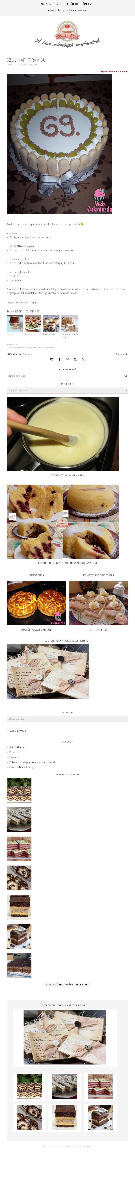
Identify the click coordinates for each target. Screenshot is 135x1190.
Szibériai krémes (17, 747)
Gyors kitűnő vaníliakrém (67, 475)
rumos (34, 348)
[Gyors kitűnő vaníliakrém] (63, 470)
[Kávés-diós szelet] (19, 977)
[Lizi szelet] (19, 860)
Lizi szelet (14, 757)
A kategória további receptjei (67, 984)
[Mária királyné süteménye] (19, 918)
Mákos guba (36, 575)
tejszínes (41, 348)
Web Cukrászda (67, 32)
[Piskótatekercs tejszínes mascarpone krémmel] (19, 889)
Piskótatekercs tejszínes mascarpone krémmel (32, 762)
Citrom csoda (99, 629)
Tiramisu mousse (50, 334)
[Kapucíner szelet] (19, 947)
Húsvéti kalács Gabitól (36, 629)
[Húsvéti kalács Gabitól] (36, 624)
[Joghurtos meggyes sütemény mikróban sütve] (63, 557)
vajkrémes (50, 348)
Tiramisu (10, 334)
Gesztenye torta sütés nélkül (69, 335)
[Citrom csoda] (98, 624)
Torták (18, 345)
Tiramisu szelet (31, 334)
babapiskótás (19, 348)
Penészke (14, 752)
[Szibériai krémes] (19, 801)
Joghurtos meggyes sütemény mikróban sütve (68, 563)
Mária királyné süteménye (22, 767)
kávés (28, 348)
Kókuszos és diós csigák (98, 575)
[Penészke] (19, 831)
